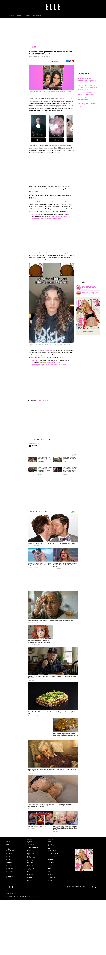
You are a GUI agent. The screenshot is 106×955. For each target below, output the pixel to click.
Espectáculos (10, 850)
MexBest (9, 862)
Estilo (8, 877)
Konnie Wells (45, 350)
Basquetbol (30, 853)
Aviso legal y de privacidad (63, 893)
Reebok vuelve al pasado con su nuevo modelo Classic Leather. (90, 293)
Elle (7, 840)
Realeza (8, 852)
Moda (12, 15)
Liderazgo (51, 862)
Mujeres (29, 872)
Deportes (30, 839)
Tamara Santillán (34, 443)
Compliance (77, 893)
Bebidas (8, 865)
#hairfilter (65, 364)
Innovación (52, 877)
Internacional (31, 866)
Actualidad (51, 860)
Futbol (29, 848)
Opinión (50, 844)
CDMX (49, 841)
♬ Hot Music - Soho (55, 218)
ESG (28, 871)
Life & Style (9, 876)
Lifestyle (29, 856)
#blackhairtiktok (65, 216)
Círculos (9, 853)
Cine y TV (30, 841)
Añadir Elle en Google (55, 61)
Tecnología (30, 868)
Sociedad (51, 845)
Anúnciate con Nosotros (90, 893)
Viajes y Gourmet (11, 858)
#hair (55, 362)
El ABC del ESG (52, 878)
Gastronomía (10, 864)
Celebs (27, 15)
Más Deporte (31, 854)
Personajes (9, 868)
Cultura (8, 859)
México (29, 880)
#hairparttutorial (37, 218)
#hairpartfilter (36, 364)
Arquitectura (52, 854)
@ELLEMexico (36, 446)
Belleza (19, 15)
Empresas (30, 862)
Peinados (46, 400)
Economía (30, 865)
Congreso (51, 839)
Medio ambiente (53, 870)
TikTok (40, 400)
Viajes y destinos (11, 867)
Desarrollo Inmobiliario (55, 851)
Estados (50, 842)
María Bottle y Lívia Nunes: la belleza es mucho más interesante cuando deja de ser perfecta (87, 80)
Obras (29, 869)
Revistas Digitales (88, 15)
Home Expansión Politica (34, 863)
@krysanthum (36, 215)
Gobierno (30, 878)
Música (29, 842)
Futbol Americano (32, 851)
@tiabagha (35, 361)
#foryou (53, 364)
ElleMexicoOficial (99, 886)
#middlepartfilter (56, 216)
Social (50, 871)
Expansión (30, 861)
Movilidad (51, 874)
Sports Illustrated (32, 847)
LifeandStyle (31, 874)
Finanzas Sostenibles (54, 875)
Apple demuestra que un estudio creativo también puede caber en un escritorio (87, 105)
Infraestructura (53, 853)
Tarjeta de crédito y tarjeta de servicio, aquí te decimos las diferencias (89, 287)
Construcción (52, 850)
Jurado (8, 873)
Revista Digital (88, 331)
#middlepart (46, 218)
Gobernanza (52, 872)
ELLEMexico (89, 887)
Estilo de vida (37, 15)
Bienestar (9, 870)
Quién (8, 849)
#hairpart (59, 364)
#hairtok (60, 362)
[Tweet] (70, 61)
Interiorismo (52, 856)
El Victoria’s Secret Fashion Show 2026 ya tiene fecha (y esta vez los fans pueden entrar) (87, 87)
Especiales (51, 865)
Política (29, 877)
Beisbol (29, 850)
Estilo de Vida (10, 871)
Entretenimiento (11, 879)
